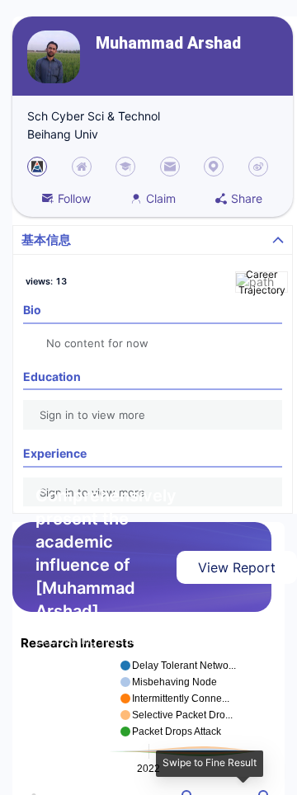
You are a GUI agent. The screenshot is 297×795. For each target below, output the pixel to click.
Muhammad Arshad (168, 43)
